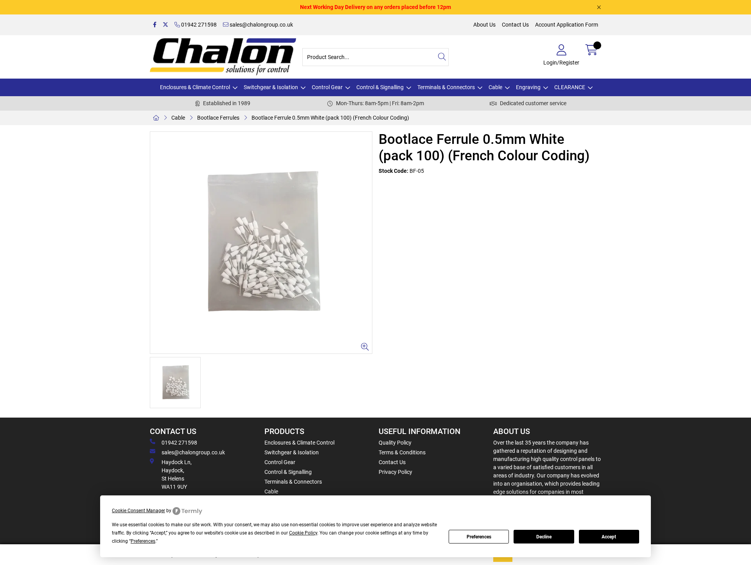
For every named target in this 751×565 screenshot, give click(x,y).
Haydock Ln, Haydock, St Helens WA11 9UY (177, 474)
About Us (484, 25)
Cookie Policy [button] (303, 533)
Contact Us (515, 25)
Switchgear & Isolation (271, 87)
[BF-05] (261, 242)
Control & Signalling (380, 87)
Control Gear (327, 87)
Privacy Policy (395, 472)
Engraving (528, 87)
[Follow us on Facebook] (155, 24)
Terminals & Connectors (446, 87)
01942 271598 (198, 25)
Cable (495, 87)
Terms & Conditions (402, 452)
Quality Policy (395, 442)
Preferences (479, 537)
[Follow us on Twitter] (165, 24)
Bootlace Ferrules (218, 118)
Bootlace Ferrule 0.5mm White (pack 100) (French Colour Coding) (330, 118)
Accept (609, 537)
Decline (544, 537)
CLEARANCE (569, 87)
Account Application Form (566, 25)
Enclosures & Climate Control (195, 87)
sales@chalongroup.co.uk (260, 25)
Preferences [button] (143, 541)
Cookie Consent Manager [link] (138, 510)
